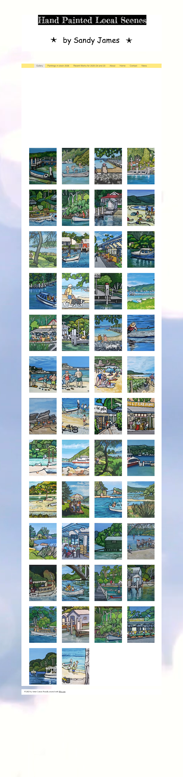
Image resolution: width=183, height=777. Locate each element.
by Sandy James (91, 40)
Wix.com (62, 692)
